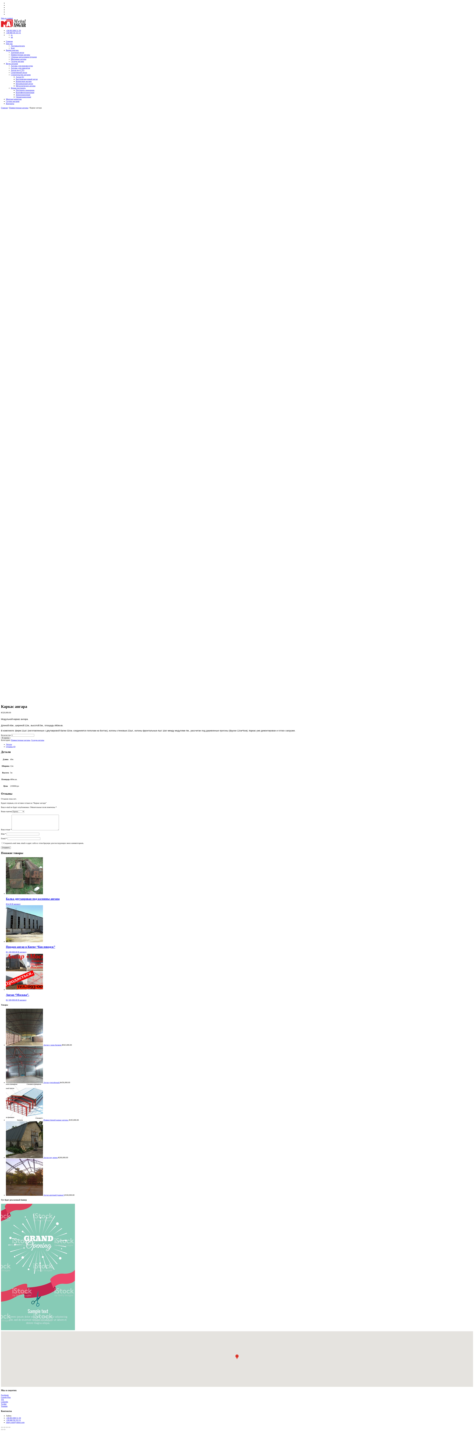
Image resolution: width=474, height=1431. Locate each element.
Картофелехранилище (25, 92)
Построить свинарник (25, 90)
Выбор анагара (12, 50)
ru (11, 35)
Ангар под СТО (17, 70)
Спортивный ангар (19, 72)
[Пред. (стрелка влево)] (2, 1429)
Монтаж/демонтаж (14, 99)
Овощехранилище (23, 97)
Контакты (10, 104)
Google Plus (6, 1397)
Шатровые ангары (18, 59)
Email (4, 838)
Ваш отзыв (6, 830)
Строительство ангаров (21, 75)
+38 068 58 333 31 (13, 33)
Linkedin (4, 1402)
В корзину (5, 738)
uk (12, 37)
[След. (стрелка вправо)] (4, 1429)
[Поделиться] (4, 1427)
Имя (3, 834)
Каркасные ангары (24, 81)
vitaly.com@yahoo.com (15, 1422)
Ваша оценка (6, 811)
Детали (9, 744)
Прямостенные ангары (20, 55)
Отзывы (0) (10, 747)
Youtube (4, 1406)
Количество (6, 735)
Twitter (4, 1404)
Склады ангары (17, 61)
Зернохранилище (23, 95)
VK (2, 1400)
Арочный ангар (17, 52)
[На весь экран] (7, 1427)
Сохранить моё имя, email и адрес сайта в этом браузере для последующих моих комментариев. (43, 843)
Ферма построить (18, 88)
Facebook (5, 1395)
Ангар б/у (20, 77)
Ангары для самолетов (20, 68)
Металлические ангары (25, 86)
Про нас (9, 44)
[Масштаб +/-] (9, 1427)
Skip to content (7, 18)
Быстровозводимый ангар (27, 79)
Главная (9, 41)
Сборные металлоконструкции (24, 57)
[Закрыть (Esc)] (2, 1427)
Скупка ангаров (12, 101)
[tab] (239, 744)
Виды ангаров (12, 64)
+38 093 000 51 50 (13, 30)
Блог (13, 48)
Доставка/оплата (18, 46)
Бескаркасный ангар (24, 84)
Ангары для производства (22, 66)
